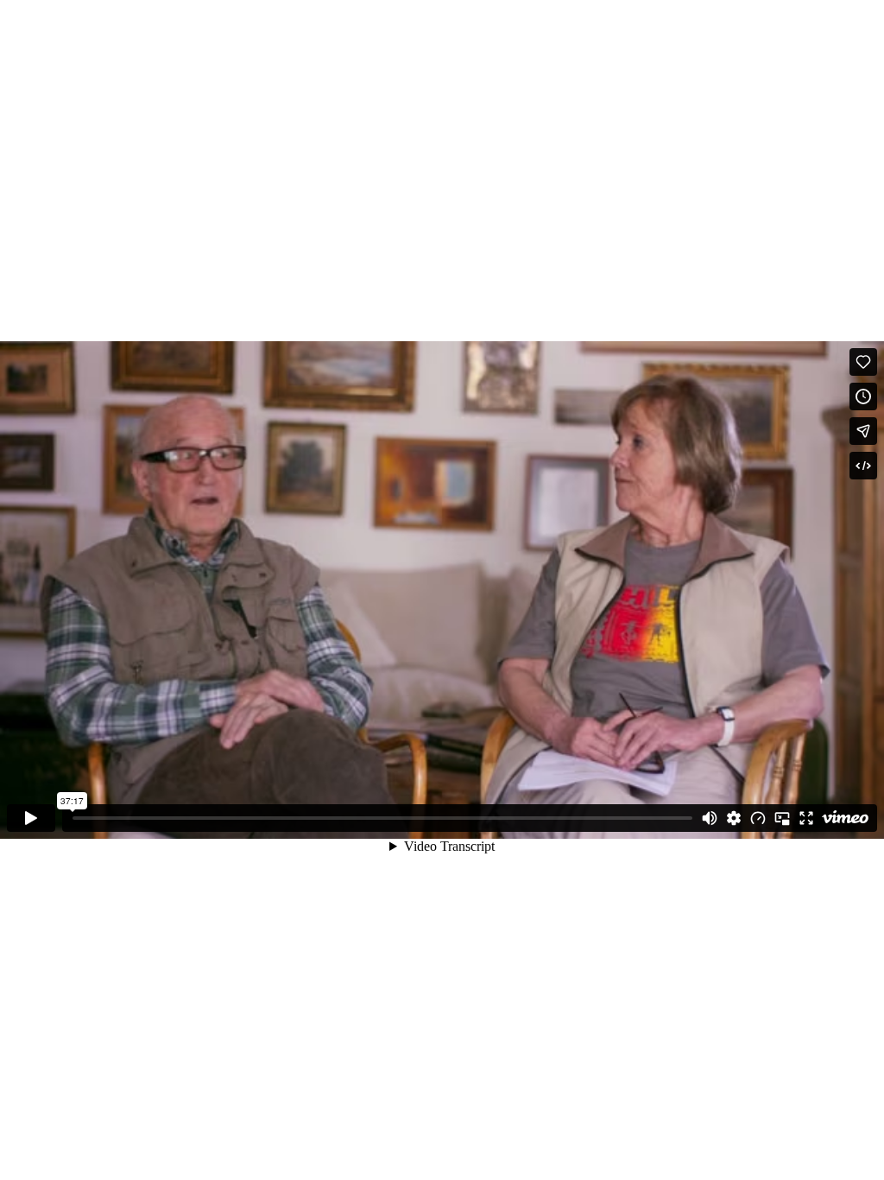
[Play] (31, 818)
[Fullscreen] (806, 818)
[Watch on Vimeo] (845, 818)
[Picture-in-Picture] (782, 818)
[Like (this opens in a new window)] (863, 362)
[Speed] (758, 818)
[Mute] (709, 818)
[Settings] (733, 818)
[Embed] (863, 465)
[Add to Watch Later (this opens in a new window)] (863, 396)
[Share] (863, 431)
